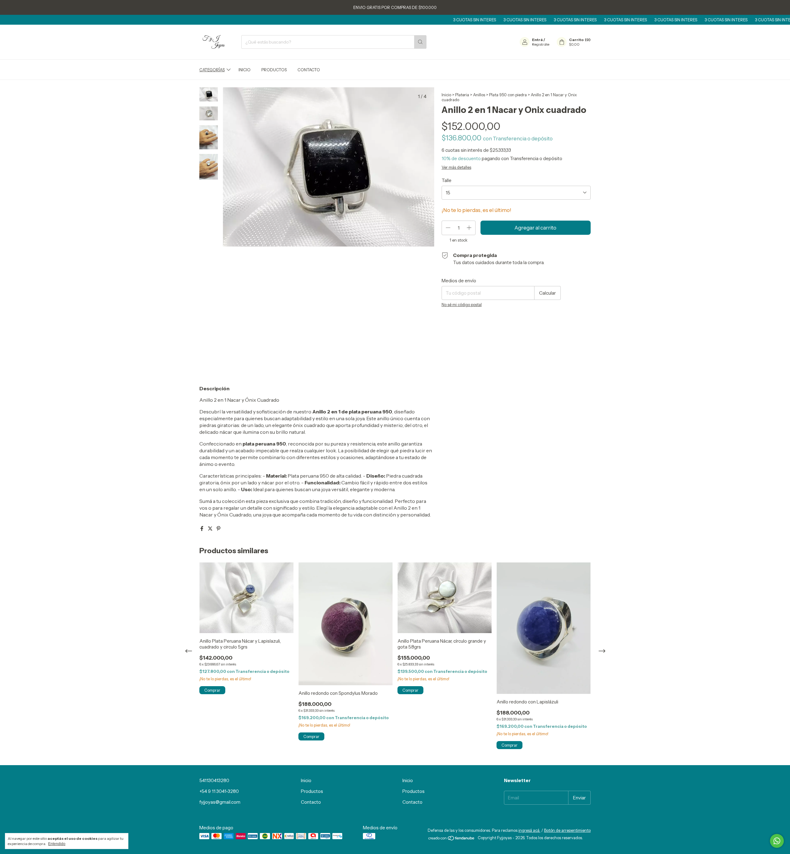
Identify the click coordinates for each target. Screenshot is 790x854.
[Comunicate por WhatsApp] (777, 841)
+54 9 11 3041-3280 (219, 791)
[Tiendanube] (452, 839)
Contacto (308, 69)
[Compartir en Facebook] (202, 528)
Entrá (537, 39)
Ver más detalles (456, 167)
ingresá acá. (529, 830)
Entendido (56, 844)
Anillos (479, 94)
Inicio (245, 69)
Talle (446, 180)
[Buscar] (420, 42)
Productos (274, 69)
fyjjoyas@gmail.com (219, 802)
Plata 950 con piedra (508, 94)
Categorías (212, 69)
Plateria (462, 94)
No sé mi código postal (462, 304)
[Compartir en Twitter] (211, 528)
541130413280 (214, 780)
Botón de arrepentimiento (567, 830)
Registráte (540, 44)
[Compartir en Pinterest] (218, 528)
